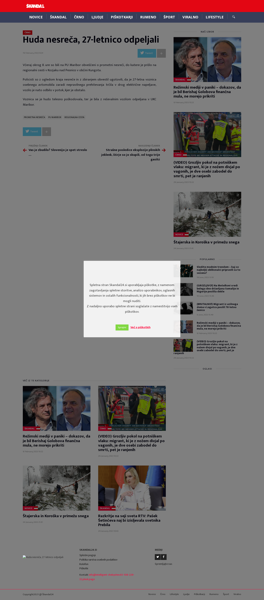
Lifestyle (215, 17)
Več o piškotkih (140, 327)
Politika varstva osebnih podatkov (98, 559)
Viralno (190, 17)
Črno (79, 17)
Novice (36, 17)
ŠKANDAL (58, 17)
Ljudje (97, 17)
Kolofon (83, 564)
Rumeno (148, 17)
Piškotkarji (122, 17)
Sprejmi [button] (122, 327)
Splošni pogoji (87, 555)
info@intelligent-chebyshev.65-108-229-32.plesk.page (106, 577)
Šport (169, 17)
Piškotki (83, 568)
